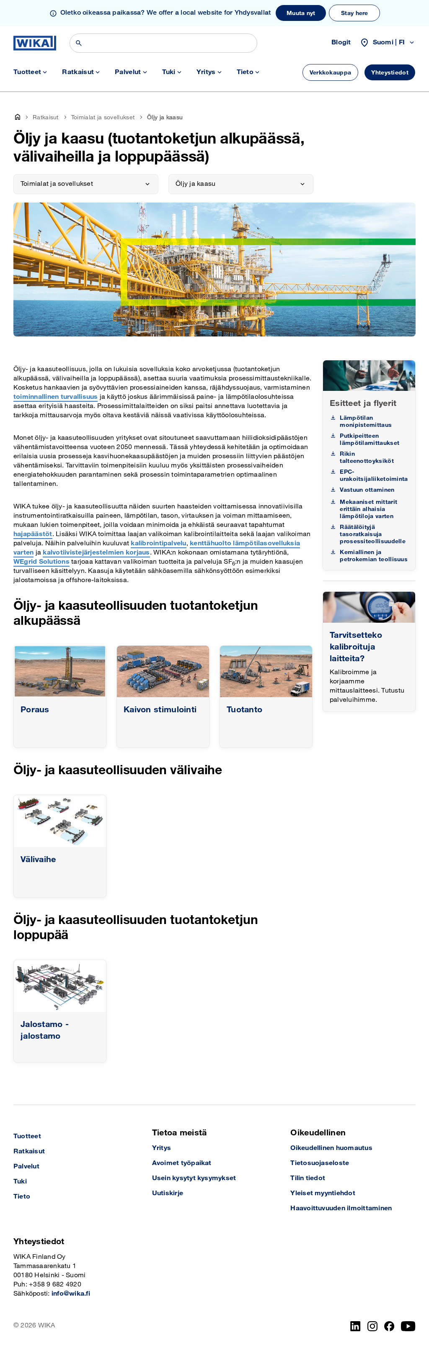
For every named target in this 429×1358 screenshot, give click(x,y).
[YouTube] (408, 1326)
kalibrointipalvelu (158, 543)
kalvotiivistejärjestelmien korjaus (96, 553)
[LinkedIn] (355, 1326)
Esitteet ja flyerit (363, 403)
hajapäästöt (32, 534)
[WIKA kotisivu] (34, 43)
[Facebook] (389, 1326)
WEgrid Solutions (41, 562)
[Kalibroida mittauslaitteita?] (369, 607)
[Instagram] (372, 1326)
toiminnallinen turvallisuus (55, 397)
